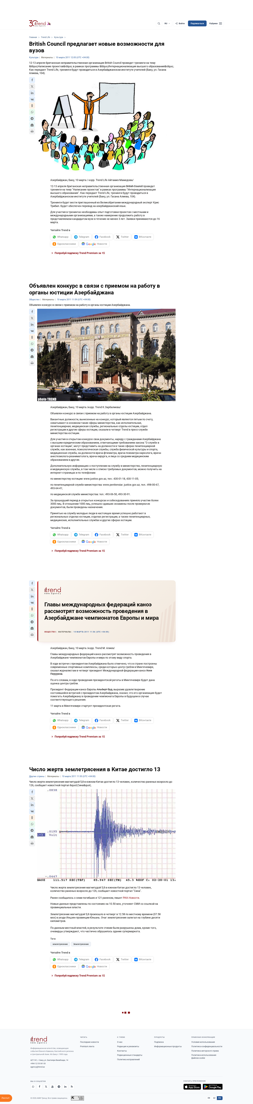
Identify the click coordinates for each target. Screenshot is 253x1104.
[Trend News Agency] (38, 1040)
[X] (46, 1086)
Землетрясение (81, 944)
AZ (214, 1098)
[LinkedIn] (65, 1086)
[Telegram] (58, 1086)
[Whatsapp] (33, 1086)
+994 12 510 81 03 (38, 1063)
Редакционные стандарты (129, 1055)
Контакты (122, 1051)
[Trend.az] (40, 23)
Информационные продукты (168, 1046)
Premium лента (87, 1046)
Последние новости (89, 1042)
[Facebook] (39, 1086)
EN (209, 1098)
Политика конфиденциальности (206, 1046)
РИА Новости (131, 897)
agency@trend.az (37, 1067)
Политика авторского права (205, 1051)
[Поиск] (159, 23)
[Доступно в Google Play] (213, 1087)
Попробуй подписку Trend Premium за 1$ (79, 253)
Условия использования (203, 1042)
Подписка (159, 1042)
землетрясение (60, 944)
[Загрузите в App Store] (192, 1087)
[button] (32, 80)
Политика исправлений (128, 1059)
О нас (119, 1042)
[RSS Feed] (71, 1086)
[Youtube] (52, 1086)
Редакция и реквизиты (128, 1046)
